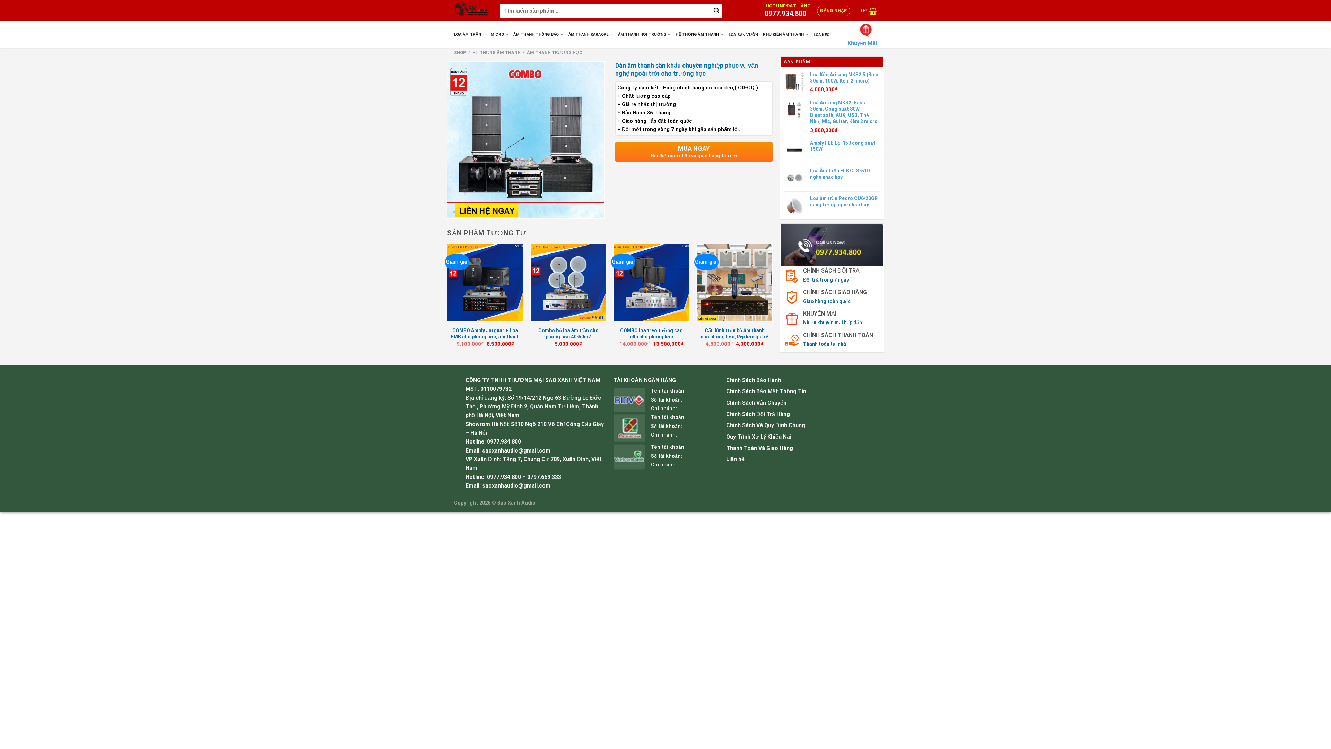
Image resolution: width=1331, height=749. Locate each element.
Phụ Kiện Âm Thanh (783, 34)
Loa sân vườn (743, 35)
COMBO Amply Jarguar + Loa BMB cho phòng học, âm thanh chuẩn (485, 337)
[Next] (772, 302)
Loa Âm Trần (467, 34)
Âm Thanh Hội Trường (642, 34)
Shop (460, 52)
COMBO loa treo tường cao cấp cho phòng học (651, 333)
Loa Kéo (822, 35)
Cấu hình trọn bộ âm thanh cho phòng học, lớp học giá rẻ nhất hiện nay (734, 337)
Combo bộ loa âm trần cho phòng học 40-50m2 (568, 333)
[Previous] (447, 302)
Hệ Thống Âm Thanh (697, 34)
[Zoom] (456, 210)
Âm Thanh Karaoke (588, 34)
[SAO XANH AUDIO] (471, 10)
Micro (497, 34)
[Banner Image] (832, 244)
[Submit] (716, 11)
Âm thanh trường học (554, 52)
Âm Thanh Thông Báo (536, 34)
